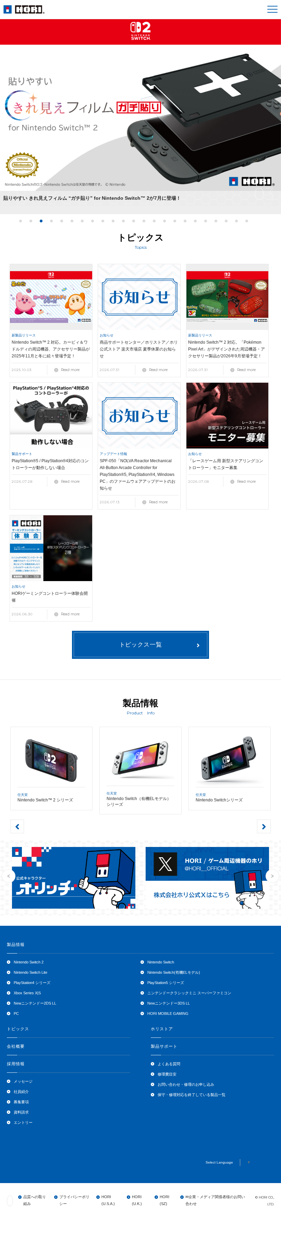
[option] (140, 111)
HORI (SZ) (164, 1200)
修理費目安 (167, 1074)
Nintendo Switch (160, 962)
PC (16, 1013)
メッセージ (23, 1081)
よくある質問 (169, 1064)
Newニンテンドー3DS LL (168, 1003)
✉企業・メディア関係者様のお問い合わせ (215, 1200)
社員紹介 (21, 1092)
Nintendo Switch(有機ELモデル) (173, 972)
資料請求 (21, 1112)
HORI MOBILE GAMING (167, 1013)
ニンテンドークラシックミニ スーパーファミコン (189, 993)
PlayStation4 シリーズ (32, 983)
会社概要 (16, 1046)
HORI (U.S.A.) (108, 1200)
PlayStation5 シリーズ (165, 983)
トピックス (18, 1028)
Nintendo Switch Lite (30, 972)
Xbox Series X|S (27, 993)
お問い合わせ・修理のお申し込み (186, 1084)
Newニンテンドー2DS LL (35, 1003)
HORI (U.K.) (137, 1200)
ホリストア (162, 1028)
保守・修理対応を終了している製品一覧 (191, 1095)
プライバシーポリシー (74, 1200)
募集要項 (21, 1102)
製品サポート (164, 1046)
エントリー (23, 1122)
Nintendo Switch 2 (29, 962)
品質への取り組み (34, 1200)
